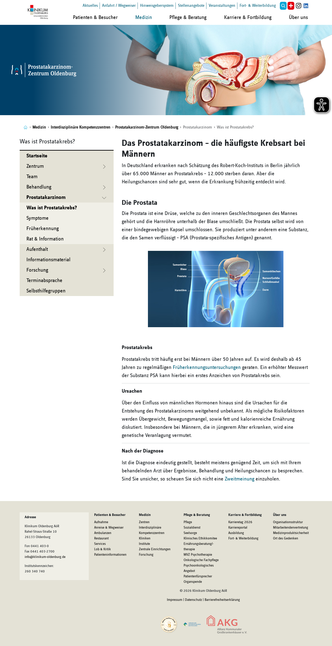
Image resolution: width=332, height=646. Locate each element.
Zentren (144, 522)
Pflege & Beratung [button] (187, 17)
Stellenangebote (191, 5)
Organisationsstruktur (288, 522)
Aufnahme (101, 522)
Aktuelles (90, 5)
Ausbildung (236, 533)
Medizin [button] (143, 17)
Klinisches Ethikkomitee (200, 538)
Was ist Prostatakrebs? (51, 207)
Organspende (193, 582)
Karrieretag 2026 (240, 522)
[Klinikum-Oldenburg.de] (25, 127)
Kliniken (144, 538)
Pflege (188, 522)
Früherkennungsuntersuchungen (207, 367)
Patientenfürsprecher (198, 576)
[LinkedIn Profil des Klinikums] (306, 6)
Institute (144, 544)
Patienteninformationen (110, 555)
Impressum (174, 600)
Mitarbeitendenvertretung (290, 527)
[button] (283, 6)
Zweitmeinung (239, 479)
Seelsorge (190, 533)
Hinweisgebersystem (157, 5)
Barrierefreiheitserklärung (222, 600)
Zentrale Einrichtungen (155, 549)
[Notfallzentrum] (291, 6)
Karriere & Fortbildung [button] (247, 17)
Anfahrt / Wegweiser (119, 5)
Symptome (37, 218)
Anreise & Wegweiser (109, 527)
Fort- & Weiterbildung (258, 5)
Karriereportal (237, 527)
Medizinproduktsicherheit (291, 533)
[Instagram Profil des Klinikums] (298, 6)
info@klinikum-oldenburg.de (45, 557)
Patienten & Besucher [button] (95, 17)
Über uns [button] (298, 17)
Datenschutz (193, 600)
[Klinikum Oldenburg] (38, 12)
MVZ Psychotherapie (198, 555)
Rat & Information (45, 239)
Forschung (146, 555)
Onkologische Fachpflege (201, 560)
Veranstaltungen (222, 5)
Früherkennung (42, 228)
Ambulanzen (102, 533)
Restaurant (101, 538)
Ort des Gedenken (285, 538)
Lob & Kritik (102, 549)
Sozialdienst (192, 527)
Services (100, 544)
